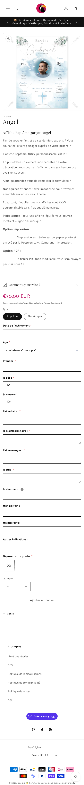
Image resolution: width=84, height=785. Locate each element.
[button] (8, 8)
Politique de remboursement (25, 674)
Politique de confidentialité (24, 683)
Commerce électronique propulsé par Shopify (52, 783)
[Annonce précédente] (7, 21)
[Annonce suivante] (76, 21)
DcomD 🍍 (23, 783)
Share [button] (10, 614)
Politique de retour (19, 691)
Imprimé (12, 316)
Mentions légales (18, 656)
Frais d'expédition (25, 303)
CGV (10, 665)
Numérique (35, 316)
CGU (10, 700)
